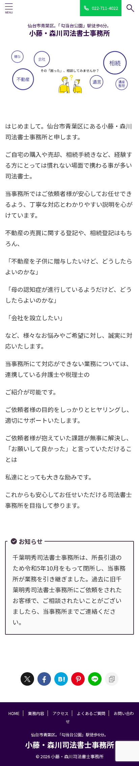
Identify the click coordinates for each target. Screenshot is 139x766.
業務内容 (36, 713)
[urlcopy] (111, 679)
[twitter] (27, 679)
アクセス (60, 713)
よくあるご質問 (91, 713)
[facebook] (44, 679)
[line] (95, 679)
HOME (14, 713)
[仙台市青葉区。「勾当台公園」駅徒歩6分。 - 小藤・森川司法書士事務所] (61, 679)
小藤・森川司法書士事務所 (69, 33)
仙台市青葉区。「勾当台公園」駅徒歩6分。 (69, 734)
